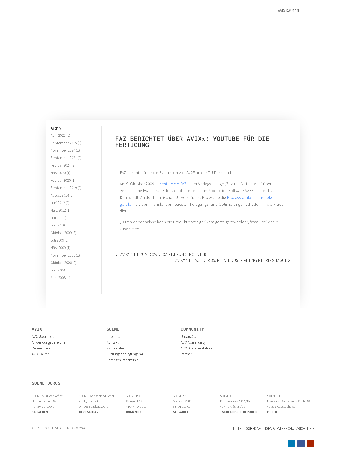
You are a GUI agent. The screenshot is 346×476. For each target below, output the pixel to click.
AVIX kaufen (288, 10)
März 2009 (58, 247)
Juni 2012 (58, 202)
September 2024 (64, 157)
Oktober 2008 (61, 262)
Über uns (215, 11)
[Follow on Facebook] (301, 443)
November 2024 (63, 150)
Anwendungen (131, 11)
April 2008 (58, 277)
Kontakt (239, 11)
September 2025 (64, 142)
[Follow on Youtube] (310, 443)
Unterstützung (191, 336)
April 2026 (58, 135)
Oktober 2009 (61, 232)
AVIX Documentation (196, 348)
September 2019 (64, 187)
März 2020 (58, 172)
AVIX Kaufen (41, 354)
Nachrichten (115, 348)
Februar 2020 (61, 180)
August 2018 (60, 195)
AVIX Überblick (43, 336)
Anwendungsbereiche (48, 342)
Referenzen (188, 11)
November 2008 (63, 255)
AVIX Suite (161, 11)
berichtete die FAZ (170, 183)
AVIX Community (193, 342)
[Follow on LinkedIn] (291, 443)
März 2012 (58, 210)
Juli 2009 (57, 240)
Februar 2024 (61, 165)
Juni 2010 (58, 225)
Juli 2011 (57, 217)
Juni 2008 (58, 270)
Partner (186, 354)
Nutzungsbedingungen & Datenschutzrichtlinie (273, 428)
